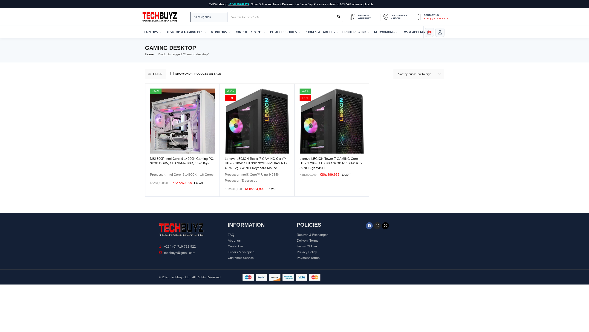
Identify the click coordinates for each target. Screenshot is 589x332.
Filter (157, 74)
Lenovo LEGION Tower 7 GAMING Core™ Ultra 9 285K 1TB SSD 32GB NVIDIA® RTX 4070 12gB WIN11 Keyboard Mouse (256, 163)
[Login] (440, 32)
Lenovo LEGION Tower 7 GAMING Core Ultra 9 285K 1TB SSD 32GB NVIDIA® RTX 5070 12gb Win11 (331, 163)
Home (149, 54)
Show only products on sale (198, 73)
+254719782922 (238, 4)
